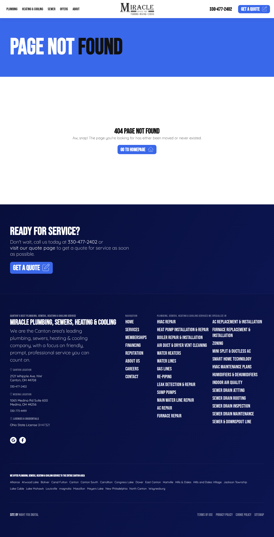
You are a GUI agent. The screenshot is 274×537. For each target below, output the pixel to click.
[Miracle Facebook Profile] (22, 440)
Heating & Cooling (32, 9)
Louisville (51, 488)
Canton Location (21, 370)
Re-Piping (164, 377)
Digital (35, 515)
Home (129, 322)
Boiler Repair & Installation (180, 337)
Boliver (45, 482)
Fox (28, 515)
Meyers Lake (95, 488)
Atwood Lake (30, 482)
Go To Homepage (133, 150)
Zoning (217, 343)
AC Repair (164, 408)
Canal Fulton (59, 482)
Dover (139, 482)
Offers (64, 9)
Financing (133, 345)
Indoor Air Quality (227, 382)
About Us (132, 361)
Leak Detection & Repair (176, 384)
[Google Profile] (13, 440)
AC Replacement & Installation (237, 322)
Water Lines (166, 361)
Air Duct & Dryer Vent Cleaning (182, 345)
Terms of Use (205, 515)
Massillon (79, 488)
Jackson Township (235, 482)
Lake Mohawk (35, 488)
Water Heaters (169, 353)
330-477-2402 (221, 9)
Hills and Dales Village (207, 482)
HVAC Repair (166, 322)
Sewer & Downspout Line (231, 422)
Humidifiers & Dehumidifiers (235, 375)
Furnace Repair (169, 416)
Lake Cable (17, 488)
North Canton (138, 488)
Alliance (15, 482)
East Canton (153, 482)
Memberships (136, 337)
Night (22, 515)
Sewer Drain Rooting (229, 398)
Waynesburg (157, 488)
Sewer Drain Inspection (231, 406)
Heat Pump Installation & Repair (183, 330)
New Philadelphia (116, 488)
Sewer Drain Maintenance (233, 414)
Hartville (168, 482)
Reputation (134, 353)
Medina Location (21, 394)
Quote (250, 9)
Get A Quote (26, 268)
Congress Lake (124, 482)
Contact (131, 377)
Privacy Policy (224, 515)
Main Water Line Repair (175, 400)
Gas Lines (164, 369)
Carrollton (106, 482)
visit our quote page (32, 248)
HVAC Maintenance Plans (232, 367)
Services (132, 330)
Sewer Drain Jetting (228, 390)
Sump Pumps (166, 392)
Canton (74, 482)
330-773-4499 (18, 410)
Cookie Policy (243, 515)
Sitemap (259, 515)
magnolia (65, 488)
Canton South (89, 482)
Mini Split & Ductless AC (231, 351)
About (76, 9)
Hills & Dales (183, 482)
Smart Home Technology (231, 359)
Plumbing (11, 9)
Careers (132, 369)
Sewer (51, 9)
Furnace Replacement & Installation (231, 332)
